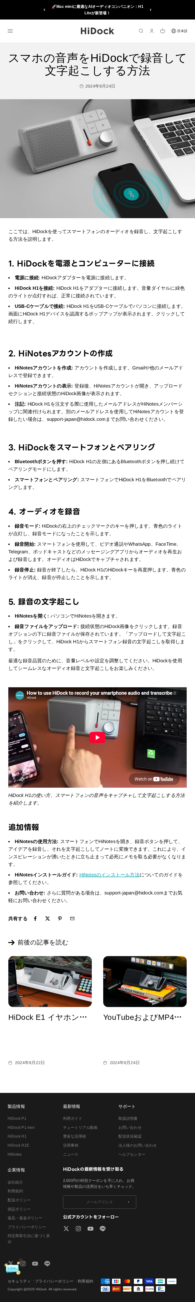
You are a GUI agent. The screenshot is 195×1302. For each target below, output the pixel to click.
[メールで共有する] (72, 918)
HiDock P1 (17, 1118)
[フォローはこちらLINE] (102, 1228)
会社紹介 (15, 1182)
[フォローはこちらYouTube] (90, 1228)
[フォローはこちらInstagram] (78, 1228)
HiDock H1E (18, 1145)
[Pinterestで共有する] (60, 918)
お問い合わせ (129, 1127)
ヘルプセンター (131, 1154)
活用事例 (70, 1145)
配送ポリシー (19, 1200)
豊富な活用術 (74, 1136)
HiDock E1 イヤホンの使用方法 (63, 1017)
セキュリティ (19, 1281)
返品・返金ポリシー (25, 1218)
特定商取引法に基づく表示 (29, 1239)
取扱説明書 (128, 1118)
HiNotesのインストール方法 (109, 874)
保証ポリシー (19, 1209)
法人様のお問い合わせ (137, 1145)
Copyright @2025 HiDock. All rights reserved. (43, 1289)
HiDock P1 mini (21, 1127)
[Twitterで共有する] (47, 918)
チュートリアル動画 (80, 1127)
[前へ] (44, 9)
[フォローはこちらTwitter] (66, 1228)
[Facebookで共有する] (35, 918)
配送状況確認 (129, 1136)
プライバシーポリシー (27, 1227)
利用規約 (15, 1191)
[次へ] (150, 9)
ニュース (70, 1154)
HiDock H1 (17, 1136)
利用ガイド (72, 1118)
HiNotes (15, 1154)
